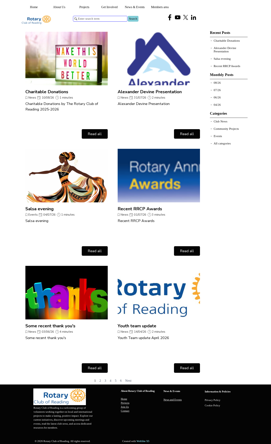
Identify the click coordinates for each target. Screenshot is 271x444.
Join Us (125, 406)
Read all (95, 133)
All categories (222, 143)
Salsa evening (39, 209)
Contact (125, 410)
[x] (185, 17)
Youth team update (137, 326)
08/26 (217, 82)
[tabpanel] (141, 401)
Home (34, 7)
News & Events (135, 7)
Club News (220, 121)
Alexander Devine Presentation (150, 92)
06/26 (217, 97)
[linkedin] (193, 17)
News (32, 98)
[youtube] (177, 17)
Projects (125, 402)
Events (33, 215)
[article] (66, 85)
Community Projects (226, 128)
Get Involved (109, 7)
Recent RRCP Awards (140, 209)
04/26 (217, 104)
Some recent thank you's (50, 326)
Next (128, 380)
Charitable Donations (46, 92)
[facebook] (169, 17)
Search (133, 18)
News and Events (172, 399)
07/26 (217, 90)
